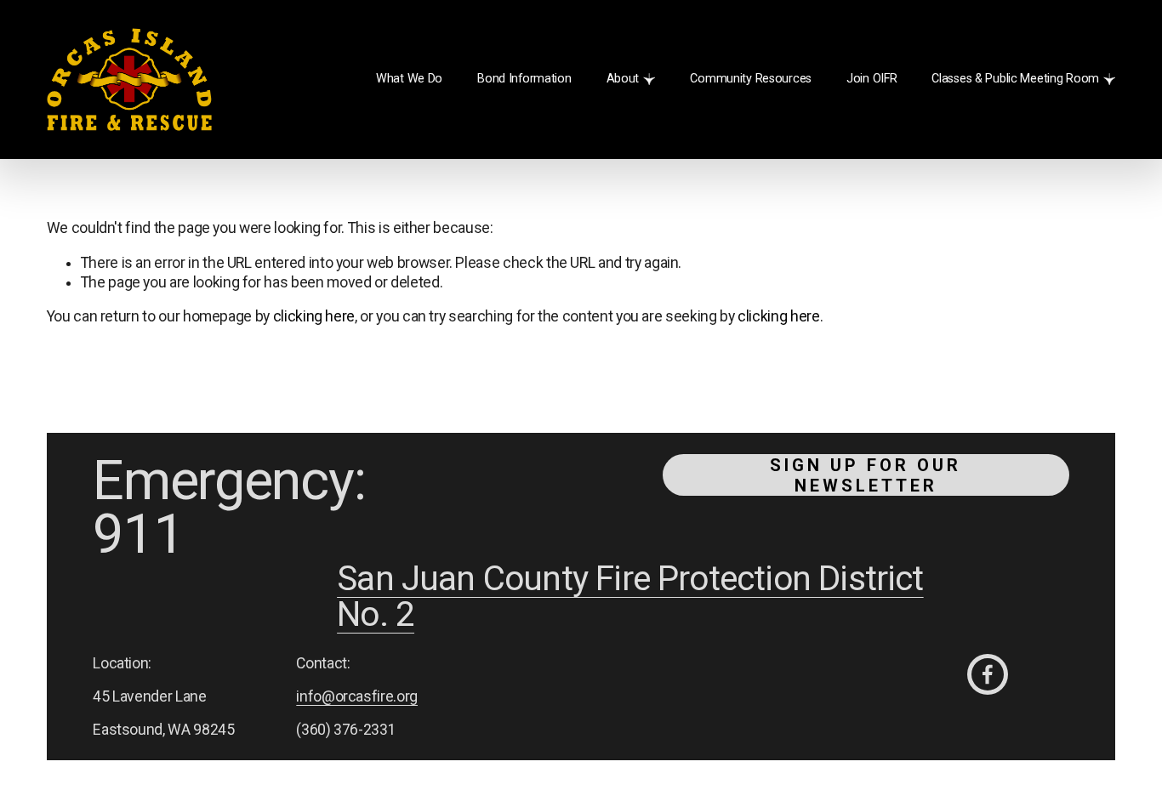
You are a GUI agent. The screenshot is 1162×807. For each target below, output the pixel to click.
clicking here (314, 316)
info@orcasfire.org (357, 696)
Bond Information (524, 78)
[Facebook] (987, 674)
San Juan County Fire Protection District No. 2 (630, 597)
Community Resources (751, 78)
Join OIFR (871, 78)
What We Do (409, 78)
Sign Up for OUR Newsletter (865, 475)
